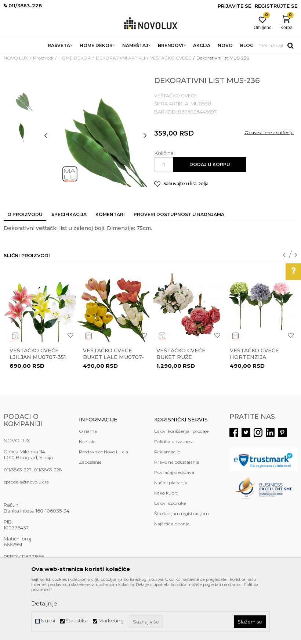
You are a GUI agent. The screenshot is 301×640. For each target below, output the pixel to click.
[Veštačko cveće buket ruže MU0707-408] (187, 306)
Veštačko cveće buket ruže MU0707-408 (181, 357)
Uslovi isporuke (170, 503)
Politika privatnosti (174, 441)
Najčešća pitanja (171, 523)
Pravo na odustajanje (176, 462)
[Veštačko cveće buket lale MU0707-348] (113, 306)
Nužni (47, 620)
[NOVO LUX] (150, 24)
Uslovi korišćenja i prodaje (181, 431)
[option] (22, 100)
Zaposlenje (90, 462)
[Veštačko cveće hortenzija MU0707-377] (260, 306)
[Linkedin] (270, 432)
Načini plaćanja (170, 482)
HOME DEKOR (74, 58)
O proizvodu (25, 214)
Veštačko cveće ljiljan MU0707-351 (38, 353)
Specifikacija (69, 214)
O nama (88, 431)
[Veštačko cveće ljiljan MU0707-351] (40, 306)
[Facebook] (233, 432)
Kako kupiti (166, 493)
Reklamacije (167, 451)
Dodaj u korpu (209, 164)
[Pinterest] (282, 432)
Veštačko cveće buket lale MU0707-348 (113, 357)
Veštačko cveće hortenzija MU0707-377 (254, 357)
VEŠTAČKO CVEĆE (170, 58)
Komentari (110, 214)
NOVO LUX (16, 58)
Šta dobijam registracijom (181, 513)
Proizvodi (43, 58)
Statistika (76, 620)
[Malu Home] (69, 174)
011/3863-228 (48, 469)
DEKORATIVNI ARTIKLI (120, 58)
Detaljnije (44, 603)
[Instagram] (258, 432)
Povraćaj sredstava (174, 472)
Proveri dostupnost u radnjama (179, 214)
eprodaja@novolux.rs (26, 482)
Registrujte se (276, 6)
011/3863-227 (18, 469)
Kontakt (87, 441)
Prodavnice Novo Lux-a (103, 451)
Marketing (111, 620)
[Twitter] (246, 432)
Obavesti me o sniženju (269, 132)
